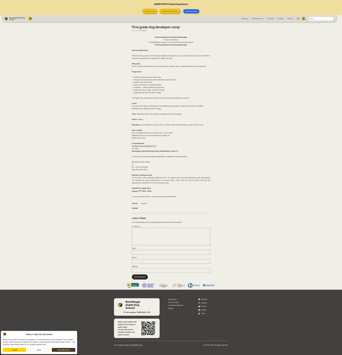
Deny (39, 350)
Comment (136, 226)
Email (134, 257)
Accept (14, 350)
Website (135, 266)
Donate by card (150, 11)
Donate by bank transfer (170, 11)
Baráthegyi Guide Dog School (17, 18)
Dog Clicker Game (191, 11)
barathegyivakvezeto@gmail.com (144, 146)
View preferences (63, 350)
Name (134, 248)
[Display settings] (303, 18)
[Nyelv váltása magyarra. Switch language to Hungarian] (298, 18)
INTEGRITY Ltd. (137, 345)
